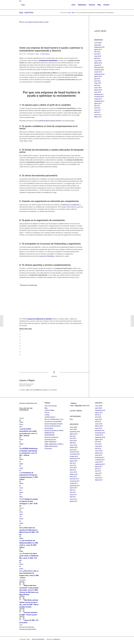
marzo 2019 (97, 61)
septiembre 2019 (99, 47)
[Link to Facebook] (106, 639)
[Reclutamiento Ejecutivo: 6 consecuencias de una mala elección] (132, 321)
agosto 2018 (98, 76)
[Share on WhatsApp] (22, 337)
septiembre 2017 (99, 101)
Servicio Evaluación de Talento (54, 430)
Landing (47, 415)
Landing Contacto (50, 417)
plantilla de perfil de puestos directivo (50, 121)
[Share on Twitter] (22, 334)
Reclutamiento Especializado (27, 629)
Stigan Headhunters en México (54, 444)
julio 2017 (97, 106)
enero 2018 (97, 92)
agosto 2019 (98, 49)
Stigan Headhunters (51, 442)
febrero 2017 (98, 117)
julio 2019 (97, 52)
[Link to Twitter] (109, 639)
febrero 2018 (98, 90)
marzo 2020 (97, 43)
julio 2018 (97, 79)
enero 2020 (97, 45)
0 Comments (30, 54)
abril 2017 (97, 112)
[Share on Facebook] (22, 331)
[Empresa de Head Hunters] (51, 33)
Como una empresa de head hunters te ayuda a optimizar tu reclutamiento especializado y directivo (51, 49)
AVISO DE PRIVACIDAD (38, 639)
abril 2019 (97, 58)
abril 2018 (97, 85)
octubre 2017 (98, 99)
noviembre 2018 (99, 70)
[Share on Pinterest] (22, 340)
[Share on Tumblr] (22, 346)
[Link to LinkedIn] (113, 639)
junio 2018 (97, 81)
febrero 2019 (98, 63)
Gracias (47, 412)
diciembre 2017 (98, 94)
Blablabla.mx (57, 639)
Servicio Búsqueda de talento (53, 424)
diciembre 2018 (98, 67)
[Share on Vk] (22, 349)
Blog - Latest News (26, 12)
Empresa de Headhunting (26, 627)
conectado (36, 390)
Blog (37, 54)
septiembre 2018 (99, 74)
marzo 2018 (97, 87)
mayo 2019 (97, 56)
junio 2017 (97, 108)
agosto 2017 (98, 103)
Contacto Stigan (49, 410)
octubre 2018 (98, 72)
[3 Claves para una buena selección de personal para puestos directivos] (1, 321)
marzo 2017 (97, 115)
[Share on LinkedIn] (22, 343)
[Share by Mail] (22, 355)
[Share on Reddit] (22, 352)
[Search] (113, 4)
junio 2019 (97, 54)
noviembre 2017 (99, 97)
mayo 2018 (97, 83)
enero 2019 (97, 65)
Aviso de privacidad (51, 406)
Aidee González (45, 54)
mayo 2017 (97, 110)
